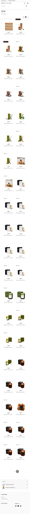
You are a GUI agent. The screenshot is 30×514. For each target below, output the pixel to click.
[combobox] (15, 6)
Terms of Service (4, 499)
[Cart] (24, 3)
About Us (3, 497)
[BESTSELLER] (21, 26)
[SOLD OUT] (21, 49)
